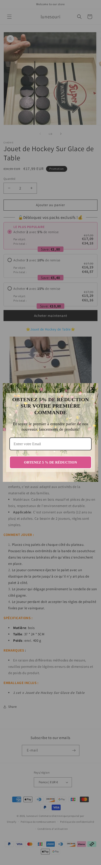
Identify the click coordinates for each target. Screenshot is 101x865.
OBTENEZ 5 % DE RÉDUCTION (50, 462)
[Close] (92, 388)
